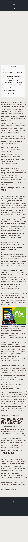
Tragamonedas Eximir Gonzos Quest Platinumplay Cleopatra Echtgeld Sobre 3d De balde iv (11, 92)
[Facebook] (14, 507)
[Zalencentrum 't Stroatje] (14, 4)
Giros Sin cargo (7, 69)
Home (2, 51)
